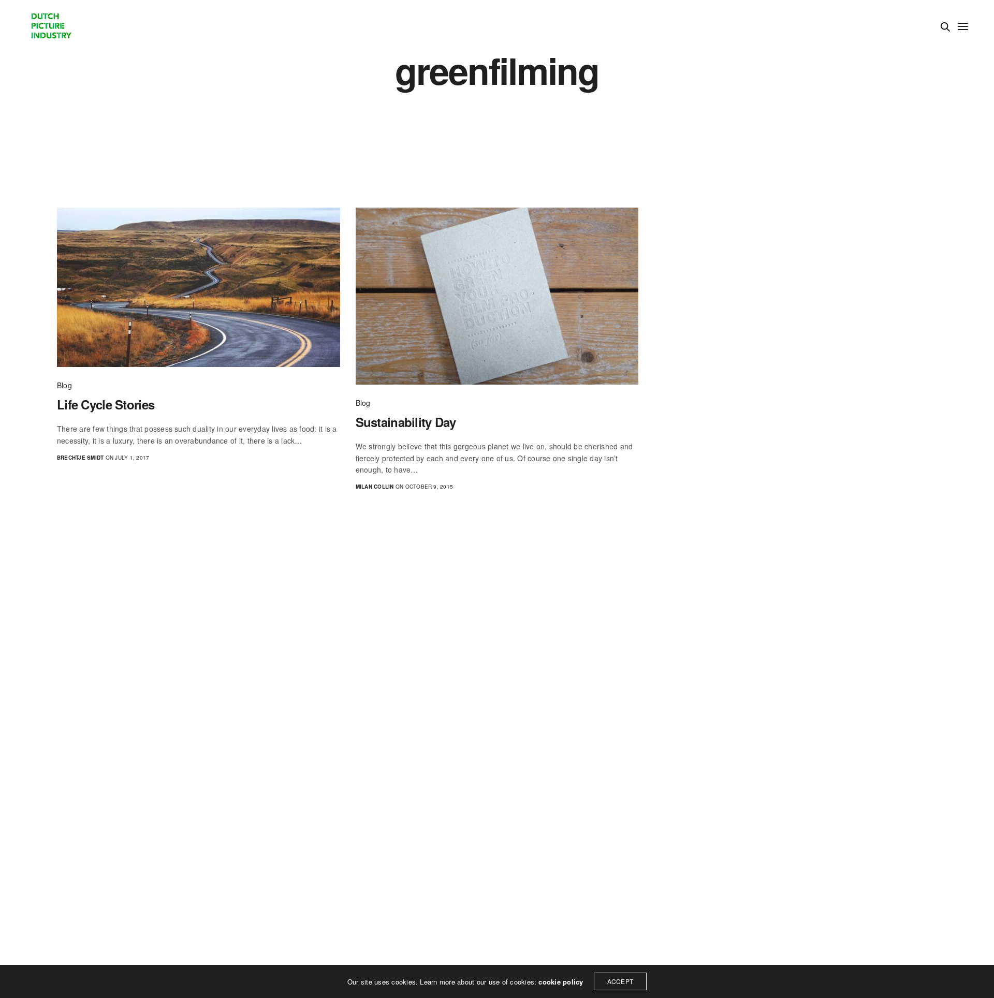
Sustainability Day (406, 422)
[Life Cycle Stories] (198, 287)
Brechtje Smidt (80, 457)
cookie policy (560, 982)
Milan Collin (375, 486)
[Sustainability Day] (497, 296)
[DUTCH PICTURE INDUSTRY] (50, 26)
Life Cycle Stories (105, 405)
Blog (64, 385)
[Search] (945, 27)
